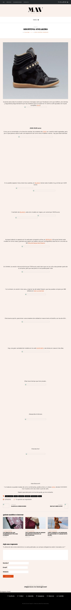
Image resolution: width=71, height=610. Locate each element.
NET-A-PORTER (39, 291)
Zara (40, 496)
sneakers (27, 496)
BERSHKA (49, 239)
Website (5, 572)
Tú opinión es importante (24, 499)
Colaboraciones (17, 2)
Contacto (26, 2)
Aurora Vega (26, 32)
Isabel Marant (9, 496)
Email (5, 567)
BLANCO (37, 183)
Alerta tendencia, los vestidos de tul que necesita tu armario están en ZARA (57, 534)
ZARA (44, 131)
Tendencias (45, 32)
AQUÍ (38, 105)
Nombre (6, 563)
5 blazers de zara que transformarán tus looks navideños (10, 534)
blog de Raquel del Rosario (36, 243)
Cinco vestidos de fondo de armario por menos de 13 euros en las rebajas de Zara (35, 534)
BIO (4, 2)
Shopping (40, 32)
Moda (35, 32)
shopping (21, 496)
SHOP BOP (40, 348)
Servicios (9, 2)
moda (15, 496)
